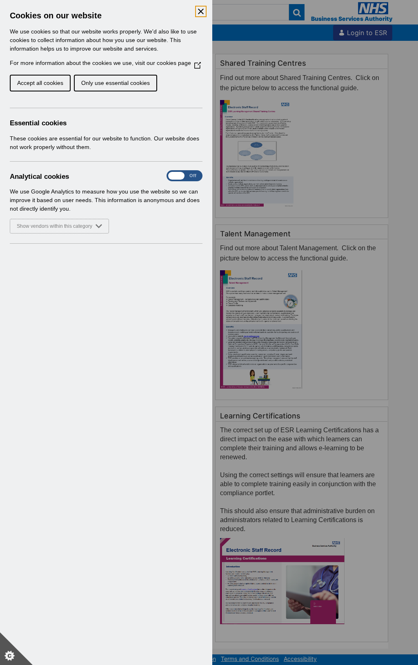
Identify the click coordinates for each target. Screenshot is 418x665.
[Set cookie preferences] (16, 648)
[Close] (201, 11)
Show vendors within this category (54, 226)
